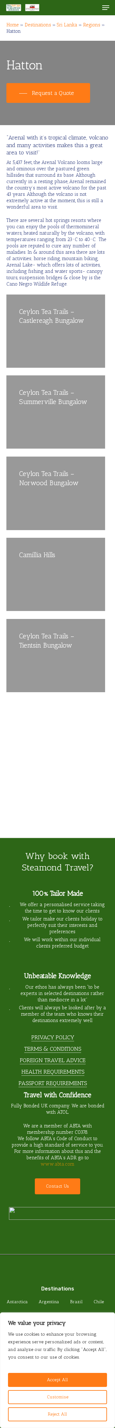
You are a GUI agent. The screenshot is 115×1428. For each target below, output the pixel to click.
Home (12, 25)
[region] (57, 1370)
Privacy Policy (52, 1037)
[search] (93, 7)
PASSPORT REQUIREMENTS (53, 1083)
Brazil (76, 1301)
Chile (99, 1301)
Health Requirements (52, 1071)
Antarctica (17, 1301)
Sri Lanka (67, 25)
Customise (57, 1397)
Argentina (49, 1301)
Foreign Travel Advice (53, 1060)
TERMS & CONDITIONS (52, 1048)
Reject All (57, 1414)
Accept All (57, 1379)
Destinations (38, 25)
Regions (91, 25)
